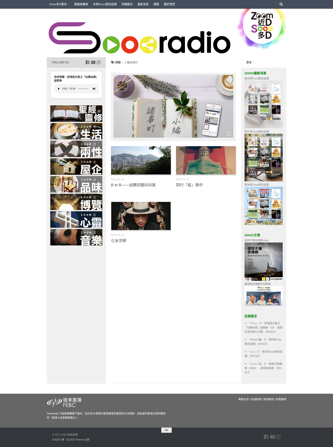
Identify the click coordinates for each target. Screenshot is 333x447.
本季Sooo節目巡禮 (105, 4)
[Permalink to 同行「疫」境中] (206, 160)
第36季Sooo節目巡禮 (257, 184)
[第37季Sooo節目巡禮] (264, 180)
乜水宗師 (118, 241)
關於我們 (169, 4)
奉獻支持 (243, 399)
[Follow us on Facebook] (87, 62)
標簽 (156, 4)
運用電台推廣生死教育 (258, 283)
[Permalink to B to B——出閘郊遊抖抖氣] (141, 160)
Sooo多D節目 (58, 4)
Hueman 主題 (82, 439)
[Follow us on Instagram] (98, 62)
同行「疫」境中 (189, 185)
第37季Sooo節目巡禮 (257, 131)
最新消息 (143, 4)
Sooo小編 (255, 339)
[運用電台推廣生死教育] (264, 305)
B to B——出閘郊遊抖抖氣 (133, 185)
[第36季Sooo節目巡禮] (264, 224)
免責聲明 (281, 399)
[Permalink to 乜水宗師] (141, 216)
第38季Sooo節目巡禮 (257, 78)
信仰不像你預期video (257, 240)
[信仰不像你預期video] (264, 279)
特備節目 (127, 4)
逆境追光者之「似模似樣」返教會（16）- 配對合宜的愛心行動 (264, 327)
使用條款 (268, 399)
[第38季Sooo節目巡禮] (264, 127)
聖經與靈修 (81, 4)
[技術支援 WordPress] (63, 439)
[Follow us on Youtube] (93, 62)
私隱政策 (256, 399)
